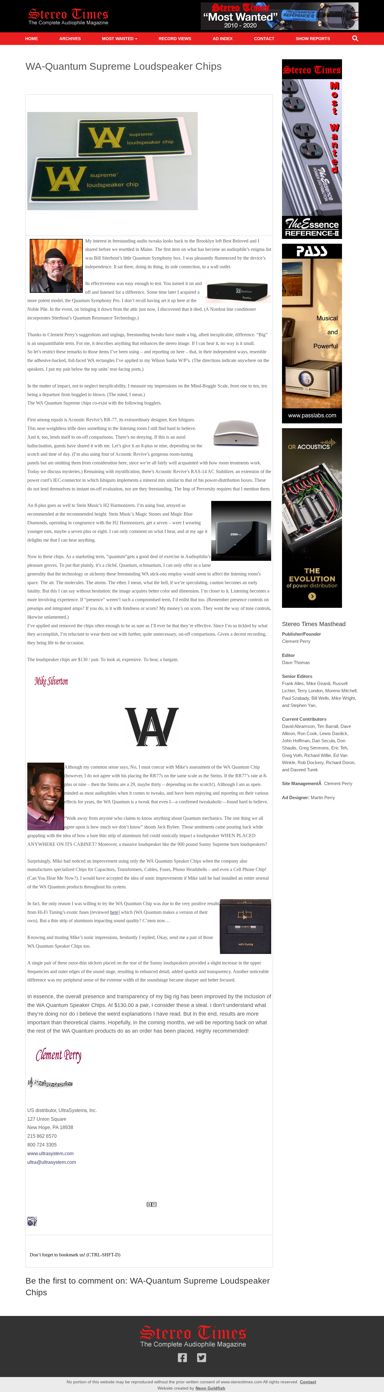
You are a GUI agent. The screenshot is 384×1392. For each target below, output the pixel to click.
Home (31, 38)
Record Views (175, 38)
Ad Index (222, 38)
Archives (70, 38)
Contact (264, 38)
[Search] (355, 39)
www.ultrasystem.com (50, 1153)
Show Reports (313, 38)
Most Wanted (118, 38)
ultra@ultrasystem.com (51, 1162)
